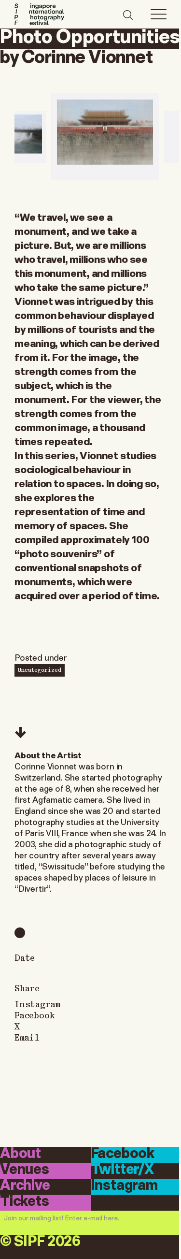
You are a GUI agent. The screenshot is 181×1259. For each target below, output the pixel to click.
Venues (24, 1170)
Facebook (34, 1014)
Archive (25, 1186)
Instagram (37, 1003)
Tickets (24, 1202)
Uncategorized (39, 669)
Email (27, 1036)
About (20, 1154)
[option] (105, 136)
